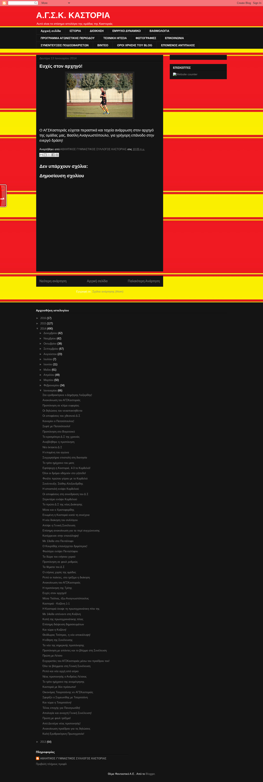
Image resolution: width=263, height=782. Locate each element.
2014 (43, 328)
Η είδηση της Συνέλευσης (58, 640)
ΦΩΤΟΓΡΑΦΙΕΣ (146, 38)
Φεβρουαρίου (52, 385)
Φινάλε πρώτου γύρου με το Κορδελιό (65, 478)
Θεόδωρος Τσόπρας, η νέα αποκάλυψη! (66, 634)
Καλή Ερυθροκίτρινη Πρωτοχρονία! (63, 733)
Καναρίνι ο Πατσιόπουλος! (58, 421)
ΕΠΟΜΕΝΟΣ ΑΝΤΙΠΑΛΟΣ (178, 45)
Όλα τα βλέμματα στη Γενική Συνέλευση (66, 666)
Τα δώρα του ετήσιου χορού (59, 556)
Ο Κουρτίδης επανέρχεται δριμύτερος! (65, 546)
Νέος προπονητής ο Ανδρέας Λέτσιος (65, 676)
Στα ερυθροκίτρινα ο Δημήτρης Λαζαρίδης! (67, 395)
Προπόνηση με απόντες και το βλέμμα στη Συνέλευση (75, 650)
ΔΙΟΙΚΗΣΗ (97, 30)
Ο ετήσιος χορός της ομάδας (59, 572)
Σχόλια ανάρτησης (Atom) (107, 291)
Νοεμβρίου (50, 338)
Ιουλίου (48, 359)
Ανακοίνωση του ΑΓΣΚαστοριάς (61, 400)
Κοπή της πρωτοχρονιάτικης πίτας (63, 619)
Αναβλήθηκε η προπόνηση (58, 441)
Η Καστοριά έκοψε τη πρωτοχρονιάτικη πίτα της (71, 608)
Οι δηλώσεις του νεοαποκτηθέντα (62, 410)
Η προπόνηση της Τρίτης (57, 587)
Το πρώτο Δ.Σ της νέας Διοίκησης (62, 504)
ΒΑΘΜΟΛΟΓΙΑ (159, 30)
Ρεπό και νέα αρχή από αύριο (60, 671)
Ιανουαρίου (51, 390)
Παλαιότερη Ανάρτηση (144, 281)
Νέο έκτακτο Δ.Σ (52, 447)
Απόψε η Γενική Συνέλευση (59, 525)
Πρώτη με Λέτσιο (52, 655)
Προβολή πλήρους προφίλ (51, 764)
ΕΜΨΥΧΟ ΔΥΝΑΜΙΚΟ (126, 30)
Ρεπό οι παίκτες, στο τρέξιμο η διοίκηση (66, 577)
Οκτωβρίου (50, 343)
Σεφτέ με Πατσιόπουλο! (56, 426)
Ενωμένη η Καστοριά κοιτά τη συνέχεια (66, 514)
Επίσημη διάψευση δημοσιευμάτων (63, 624)
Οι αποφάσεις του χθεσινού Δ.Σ (61, 415)
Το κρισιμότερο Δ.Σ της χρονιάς (61, 436)
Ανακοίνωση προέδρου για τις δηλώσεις (66, 728)
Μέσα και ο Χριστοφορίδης (58, 509)
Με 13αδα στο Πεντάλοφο (58, 541)
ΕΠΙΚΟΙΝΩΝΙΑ (174, 38)
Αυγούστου (51, 354)
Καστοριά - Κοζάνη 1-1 (56, 603)
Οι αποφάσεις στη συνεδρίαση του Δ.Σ (65, 494)
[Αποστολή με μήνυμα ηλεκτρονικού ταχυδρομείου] (41, 155)
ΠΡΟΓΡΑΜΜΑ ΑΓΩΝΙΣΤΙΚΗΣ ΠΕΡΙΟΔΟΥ (68, 38)
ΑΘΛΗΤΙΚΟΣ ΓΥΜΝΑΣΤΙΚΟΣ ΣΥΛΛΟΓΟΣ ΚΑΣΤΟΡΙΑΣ (73, 758)
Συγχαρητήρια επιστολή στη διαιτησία (65, 457)
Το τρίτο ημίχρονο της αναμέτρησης (63, 681)
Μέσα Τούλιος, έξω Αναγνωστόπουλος (66, 598)
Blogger (150, 773)
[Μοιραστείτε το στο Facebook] (53, 155)
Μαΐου (48, 369)
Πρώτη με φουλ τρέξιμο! (57, 718)
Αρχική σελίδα (51, 30)
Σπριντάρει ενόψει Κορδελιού (60, 499)
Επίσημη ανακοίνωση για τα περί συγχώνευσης (71, 530)
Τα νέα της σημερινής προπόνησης (63, 645)
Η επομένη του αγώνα (56, 452)
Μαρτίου (49, 380)
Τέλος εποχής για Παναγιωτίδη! (61, 707)
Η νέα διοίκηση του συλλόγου (60, 520)
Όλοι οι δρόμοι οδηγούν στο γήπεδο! (64, 473)
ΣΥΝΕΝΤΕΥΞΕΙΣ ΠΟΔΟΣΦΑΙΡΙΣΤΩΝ (65, 45)
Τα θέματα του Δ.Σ (54, 567)
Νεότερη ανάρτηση (53, 281)
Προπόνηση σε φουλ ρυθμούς (60, 561)
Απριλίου (49, 374)
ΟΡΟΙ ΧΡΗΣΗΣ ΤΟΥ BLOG (134, 45)
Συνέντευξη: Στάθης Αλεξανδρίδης (63, 483)
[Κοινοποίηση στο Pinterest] (57, 155)
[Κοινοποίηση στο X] (49, 155)
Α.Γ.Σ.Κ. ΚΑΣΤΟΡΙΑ (73, 15)
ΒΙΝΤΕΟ (102, 45)
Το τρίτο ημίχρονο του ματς (58, 462)
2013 (43, 741)
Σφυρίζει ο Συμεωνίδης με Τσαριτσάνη (65, 697)
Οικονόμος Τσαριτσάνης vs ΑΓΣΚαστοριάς (68, 692)
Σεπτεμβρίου (51, 348)
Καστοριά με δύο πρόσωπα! (59, 686)
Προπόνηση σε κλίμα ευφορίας (61, 405)
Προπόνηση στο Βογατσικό (59, 431)
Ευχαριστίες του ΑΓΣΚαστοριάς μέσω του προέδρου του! (76, 660)
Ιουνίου (48, 364)
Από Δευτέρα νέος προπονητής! (62, 723)
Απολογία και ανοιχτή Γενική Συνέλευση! (67, 713)
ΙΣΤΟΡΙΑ (75, 30)
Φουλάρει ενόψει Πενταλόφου (60, 551)
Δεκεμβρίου (51, 333)
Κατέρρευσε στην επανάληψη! (61, 535)
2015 (43, 323)
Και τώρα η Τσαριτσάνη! (57, 702)
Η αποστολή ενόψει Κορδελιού (61, 488)
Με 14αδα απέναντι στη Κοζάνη (62, 614)
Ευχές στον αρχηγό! (55, 593)
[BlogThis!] (45, 155)
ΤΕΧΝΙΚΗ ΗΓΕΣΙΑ (115, 38)
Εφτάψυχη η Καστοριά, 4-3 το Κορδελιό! (66, 468)
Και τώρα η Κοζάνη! (54, 629)
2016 (43, 318)
